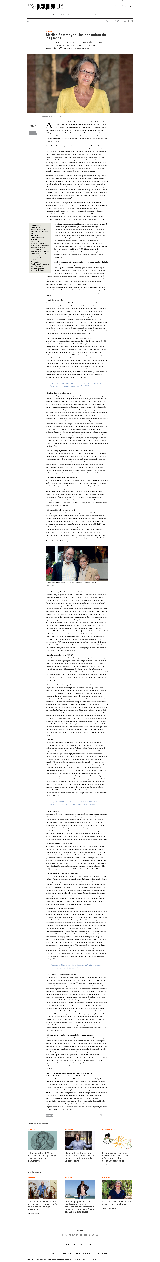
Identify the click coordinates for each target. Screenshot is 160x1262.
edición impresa (124, 6)
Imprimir (28, 21)
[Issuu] (96, 1234)
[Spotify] (89, 1234)
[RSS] (92, 1234)
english (124, 0)
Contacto (91, 1244)
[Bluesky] (73, 1234)
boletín (115, 6)
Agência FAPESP (66, 1253)
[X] (65, 1234)
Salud (95, 15)
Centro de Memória (101, 1253)
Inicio (67, 1244)
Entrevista (103, 15)
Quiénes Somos (78, 1244)
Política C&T (65, 15)
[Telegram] (80, 1234)
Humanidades (76, 15)
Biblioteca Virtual (83, 1253)
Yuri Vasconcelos (34, 121)
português (130, 0)
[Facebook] (62, 1234)
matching (49, 1115)
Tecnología (87, 15)
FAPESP (54, 1253)
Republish (110, 21)
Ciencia (55, 15)
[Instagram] (69, 1234)
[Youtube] (85, 1234)
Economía (32, 132)
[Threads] (77, 1234)
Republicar (105, 1115)
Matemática (33, 134)
